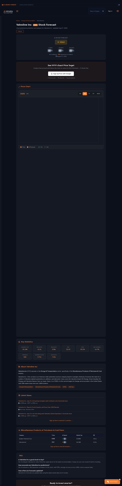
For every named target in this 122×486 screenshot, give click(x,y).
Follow (20, 31)
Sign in (110, 11)
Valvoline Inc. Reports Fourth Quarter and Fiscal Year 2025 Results (38, 407)
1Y (89, 93)
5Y (93, 93)
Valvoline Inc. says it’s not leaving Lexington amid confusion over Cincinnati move (43, 401)
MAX (98, 93)
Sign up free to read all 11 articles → (61, 420)
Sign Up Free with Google (62, 74)
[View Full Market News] (119, 4)
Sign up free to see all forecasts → (61, 446)
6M (85, 93)
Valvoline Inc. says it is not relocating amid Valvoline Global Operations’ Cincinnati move (45, 414)
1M (80, 93)
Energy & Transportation (28, 21)
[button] (112, 481)
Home (18, 21)
